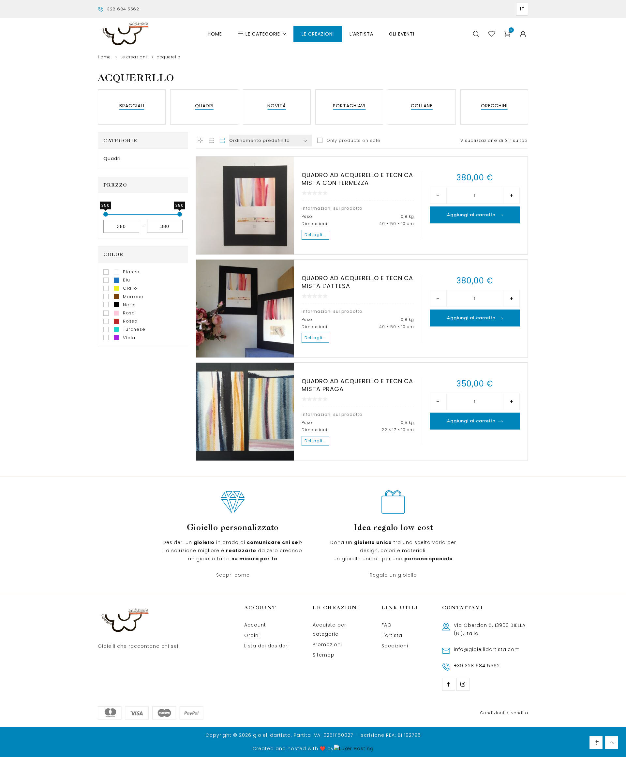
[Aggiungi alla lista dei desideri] (205, 248)
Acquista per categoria (329, 629)
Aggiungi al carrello (471, 215)
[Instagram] (463, 684)
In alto (611, 742)
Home (104, 57)
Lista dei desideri (266, 646)
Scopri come (233, 575)
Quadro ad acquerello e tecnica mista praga (357, 385)
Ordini (252, 635)
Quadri (112, 158)
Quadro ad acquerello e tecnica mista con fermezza (357, 179)
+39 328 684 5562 (477, 665)
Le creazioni (134, 57)
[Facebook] (448, 684)
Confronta (596, 742)
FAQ (386, 625)
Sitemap (324, 655)
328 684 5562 (123, 9)
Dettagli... (315, 234)
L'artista (391, 635)
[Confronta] (231, 248)
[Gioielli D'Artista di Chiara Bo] (124, 34)
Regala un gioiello (393, 575)
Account (255, 625)
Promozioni (327, 644)
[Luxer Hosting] (354, 749)
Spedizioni (394, 646)
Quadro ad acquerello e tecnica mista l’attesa (357, 282)
